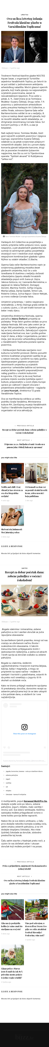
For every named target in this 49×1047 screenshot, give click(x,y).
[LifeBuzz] (24, 1037)
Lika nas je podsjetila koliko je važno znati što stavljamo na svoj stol (11, 926)
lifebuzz (5, 68)
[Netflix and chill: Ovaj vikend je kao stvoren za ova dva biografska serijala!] (12, 473)
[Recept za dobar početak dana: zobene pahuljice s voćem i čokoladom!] (24, 600)
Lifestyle (24, 15)
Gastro (24, 568)
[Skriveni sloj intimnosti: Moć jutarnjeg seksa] (12, 515)
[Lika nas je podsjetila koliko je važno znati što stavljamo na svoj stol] (12, 909)
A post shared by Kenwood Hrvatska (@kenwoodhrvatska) (25, 761)
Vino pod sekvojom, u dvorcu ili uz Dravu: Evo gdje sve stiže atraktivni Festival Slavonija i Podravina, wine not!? (36, 929)
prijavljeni (15, 553)
